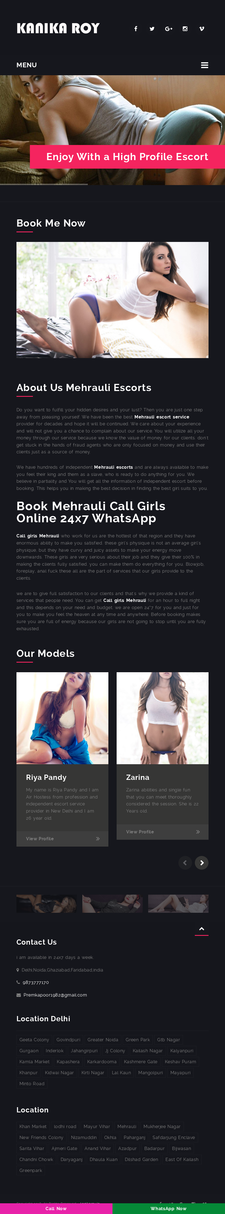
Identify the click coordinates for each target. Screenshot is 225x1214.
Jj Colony (115, 1050)
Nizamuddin (84, 1137)
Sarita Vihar (31, 1148)
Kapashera (68, 1061)
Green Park (138, 1039)
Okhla (110, 1137)
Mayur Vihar (97, 1126)
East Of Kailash (181, 1159)
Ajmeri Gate (64, 1148)
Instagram (185, 29)
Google (169, 29)
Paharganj (134, 1137)
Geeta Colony (34, 1039)
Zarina (138, 777)
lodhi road (65, 1126)
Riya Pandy (46, 777)
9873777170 (36, 982)
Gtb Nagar (168, 1039)
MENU (26, 65)
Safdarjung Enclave (174, 1137)
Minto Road (31, 1083)
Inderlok (54, 1050)
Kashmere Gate (141, 1061)
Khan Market (33, 1126)
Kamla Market (34, 1061)
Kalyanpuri (181, 1050)
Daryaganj (71, 1159)
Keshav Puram (180, 1061)
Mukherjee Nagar (162, 1126)
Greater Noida (103, 1039)
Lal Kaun (121, 1072)
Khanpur (28, 1072)
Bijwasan (181, 1148)
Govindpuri (68, 1039)
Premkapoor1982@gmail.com (55, 995)
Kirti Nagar (93, 1072)
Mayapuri (180, 1072)
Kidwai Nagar (59, 1072)
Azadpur (127, 1148)
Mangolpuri (150, 1072)
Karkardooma (102, 1061)
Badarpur (154, 1148)
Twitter (152, 29)
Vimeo (202, 29)
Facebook (136, 29)
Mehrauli (126, 1126)
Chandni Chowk (36, 1159)
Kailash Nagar (148, 1050)
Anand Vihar (98, 1148)
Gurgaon (28, 1050)
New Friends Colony (41, 1137)
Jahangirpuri (84, 1050)
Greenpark (30, 1170)
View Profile (40, 838)
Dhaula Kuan (103, 1159)
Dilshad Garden (141, 1159)
